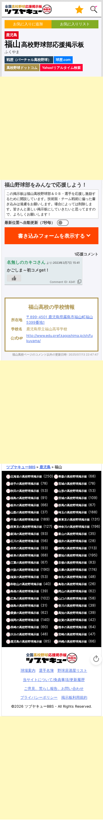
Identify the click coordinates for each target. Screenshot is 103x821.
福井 (61, 541)
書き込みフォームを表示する (51, 236)
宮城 (61, 483)
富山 (61, 533)
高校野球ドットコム (22, 67)
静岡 (61, 548)
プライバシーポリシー (39, 697)
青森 (61, 476)
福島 (13, 498)
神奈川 (62, 526)
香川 (61, 605)
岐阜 (13, 555)
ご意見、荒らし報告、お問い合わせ (54, 688)
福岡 (13, 620)
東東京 (62, 519)
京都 (61, 562)
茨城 (61, 498)
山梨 (13, 512)
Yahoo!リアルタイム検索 (61, 67)
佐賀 (61, 620)
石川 (13, 541)
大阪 (13, 569)
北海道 (15, 476)
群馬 (61, 505)
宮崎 (61, 634)
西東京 (15, 526)
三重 (13, 562)
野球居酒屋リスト (72, 670)
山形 (61, 490)
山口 (61, 598)
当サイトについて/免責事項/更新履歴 (54, 680)
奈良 (61, 577)
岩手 (13, 483)
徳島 (13, 605)
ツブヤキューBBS (20, 467)
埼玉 (61, 512)
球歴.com (63, 59)
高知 (61, 612)
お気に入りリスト (75, 24)
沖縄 (61, 641)
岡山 (61, 591)
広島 (13, 598)
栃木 (13, 505)
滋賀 (13, 577)
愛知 (61, 555)
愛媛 (13, 612)
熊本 (61, 627)
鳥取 (61, 584)
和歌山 (15, 584)
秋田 (13, 490)
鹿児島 (11, 35)
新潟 (13, 533)
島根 (13, 591)
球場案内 (28, 670)
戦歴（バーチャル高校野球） (29, 59)
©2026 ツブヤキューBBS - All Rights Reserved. (51, 706)
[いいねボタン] (14, 278)
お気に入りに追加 (28, 24)
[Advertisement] (51, 128)
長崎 (13, 627)
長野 (13, 548)
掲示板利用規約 (74, 697)
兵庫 (61, 569)
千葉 (13, 519)
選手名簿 (46, 670)
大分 (13, 634)
